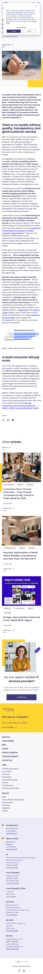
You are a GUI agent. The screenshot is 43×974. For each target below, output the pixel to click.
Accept (14, 31)
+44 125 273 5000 (12, 868)
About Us (7, 608)
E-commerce (9, 485)
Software (30, 485)
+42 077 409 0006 (12, 883)
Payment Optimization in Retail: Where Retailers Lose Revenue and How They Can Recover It (20, 555)
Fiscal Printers (6, 777)
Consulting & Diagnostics (11, 788)
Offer (4, 765)
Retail (4, 797)
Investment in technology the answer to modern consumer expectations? (21, 230)
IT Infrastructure (10, 548)
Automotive (6, 805)
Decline (29, 31)
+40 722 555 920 (11, 915)
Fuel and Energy (7, 802)
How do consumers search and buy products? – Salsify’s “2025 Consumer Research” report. (20, 405)
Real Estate (6, 808)
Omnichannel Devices (10, 780)
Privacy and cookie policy (21, 966)
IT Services (5, 774)
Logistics (5, 811)
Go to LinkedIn (8, 727)
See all (4, 447)
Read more (6, 45)
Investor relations (10, 752)
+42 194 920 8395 (12, 931)
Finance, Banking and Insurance (13, 800)
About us (6, 737)
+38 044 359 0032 (12, 949)
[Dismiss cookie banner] (36, 6)
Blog (4, 744)
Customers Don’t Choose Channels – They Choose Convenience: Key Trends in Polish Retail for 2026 (18, 494)
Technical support (10, 756)
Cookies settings (21, 27)
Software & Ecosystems (10, 769)
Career (5, 748)
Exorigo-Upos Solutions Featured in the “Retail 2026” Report (21, 619)
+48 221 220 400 (11, 834)
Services (5, 782)
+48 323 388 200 (11, 849)
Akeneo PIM (23, 310)
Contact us (21, 697)
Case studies (8, 740)
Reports (20, 485)
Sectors (5, 793)
